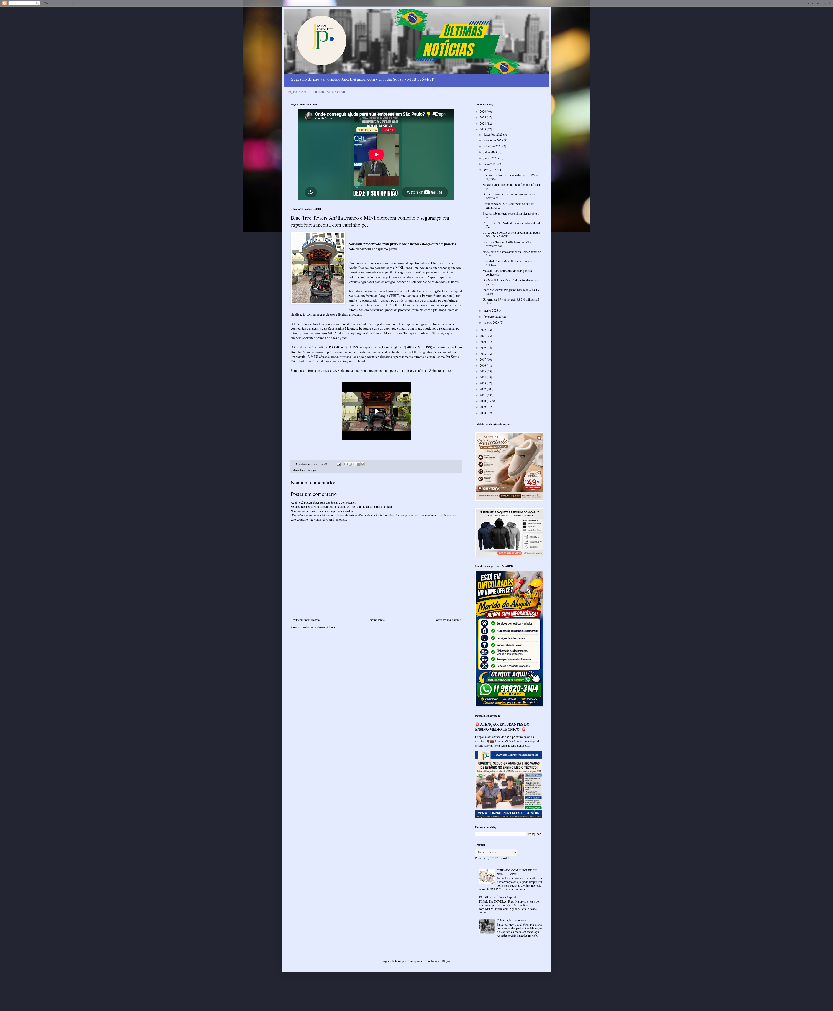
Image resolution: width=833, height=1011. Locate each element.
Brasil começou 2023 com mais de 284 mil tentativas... (509, 205)
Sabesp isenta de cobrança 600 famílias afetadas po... (512, 186)
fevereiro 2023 (493, 316)
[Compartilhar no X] (354, 464)
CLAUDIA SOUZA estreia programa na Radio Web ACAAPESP (511, 234)
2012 (483, 389)
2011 (483, 395)
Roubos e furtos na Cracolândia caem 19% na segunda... (510, 177)
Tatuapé (311, 470)
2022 (483, 330)
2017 (483, 359)
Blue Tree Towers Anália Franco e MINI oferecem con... (508, 244)
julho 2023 (491, 152)
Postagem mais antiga (448, 620)
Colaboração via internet (512, 920)
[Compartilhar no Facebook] (358, 464)
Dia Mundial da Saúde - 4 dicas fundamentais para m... (510, 282)
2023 (483, 129)
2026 (483, 111)
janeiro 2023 (492, 322)
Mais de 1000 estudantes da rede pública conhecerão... (507, 272)
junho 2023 (491, 158)
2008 (483, 413)
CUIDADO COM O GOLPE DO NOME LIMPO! (517, 872)
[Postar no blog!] (350, 464)
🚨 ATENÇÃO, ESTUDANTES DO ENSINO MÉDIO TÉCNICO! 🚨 (502, 727)
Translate (504, 858)
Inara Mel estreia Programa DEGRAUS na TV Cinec (511, 292)
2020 (483, 342)
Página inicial (297, 91)
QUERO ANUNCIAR (329, 91)
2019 (483, 347)
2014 (483, 377)
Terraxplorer (414, 961)
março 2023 (491, 310)
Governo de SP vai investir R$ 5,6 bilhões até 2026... (511, 301)
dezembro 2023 (493, 134)
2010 (483, 401)
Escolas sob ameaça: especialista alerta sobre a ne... (511, 215)
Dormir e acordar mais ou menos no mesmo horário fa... (509, 196)
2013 (483, 383)
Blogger (447, 961)
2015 (483, 371)
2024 (483, 123)
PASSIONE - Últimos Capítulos (498, 897)
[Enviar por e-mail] (346, 464)
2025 (483, 117)
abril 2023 (490, 170)
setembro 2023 (493, 146)
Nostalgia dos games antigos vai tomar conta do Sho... (512, 253)
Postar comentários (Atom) (318, 627)
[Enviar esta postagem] (338, 464)
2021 (483, 336)
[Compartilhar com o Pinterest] (362, 464)
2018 (483, 354)
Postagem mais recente (306, 620)
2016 (483, 365)
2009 (483, 407)
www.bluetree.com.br (347, 370)
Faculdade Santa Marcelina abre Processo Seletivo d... (508, 263)
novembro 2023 (494, 140)
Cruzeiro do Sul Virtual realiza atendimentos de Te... (512, 225)
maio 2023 (490, 164)
